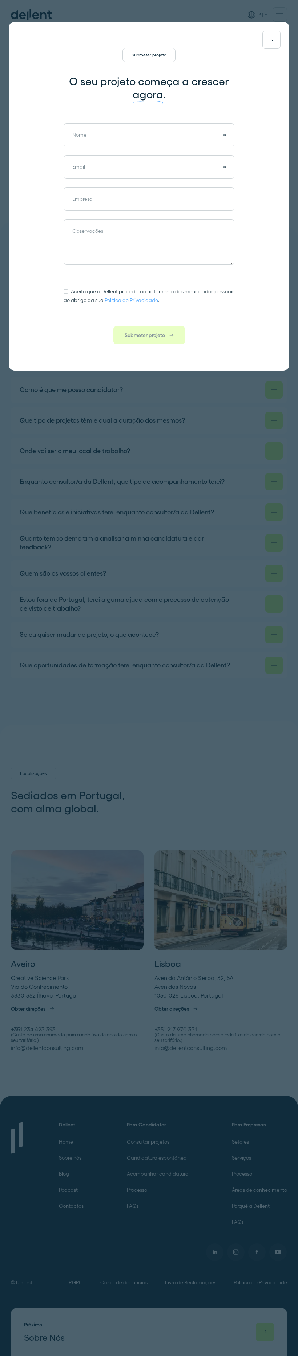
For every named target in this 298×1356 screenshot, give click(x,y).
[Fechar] (271, 40)
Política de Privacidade (131, 300)
